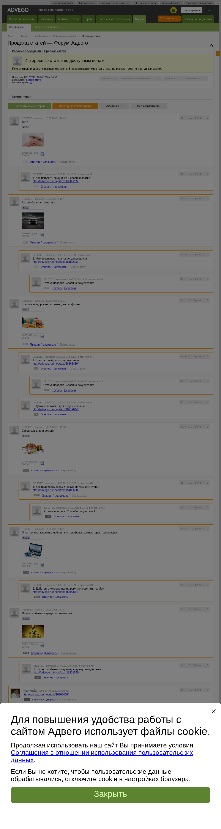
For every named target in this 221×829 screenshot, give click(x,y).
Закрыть (110, 794)
